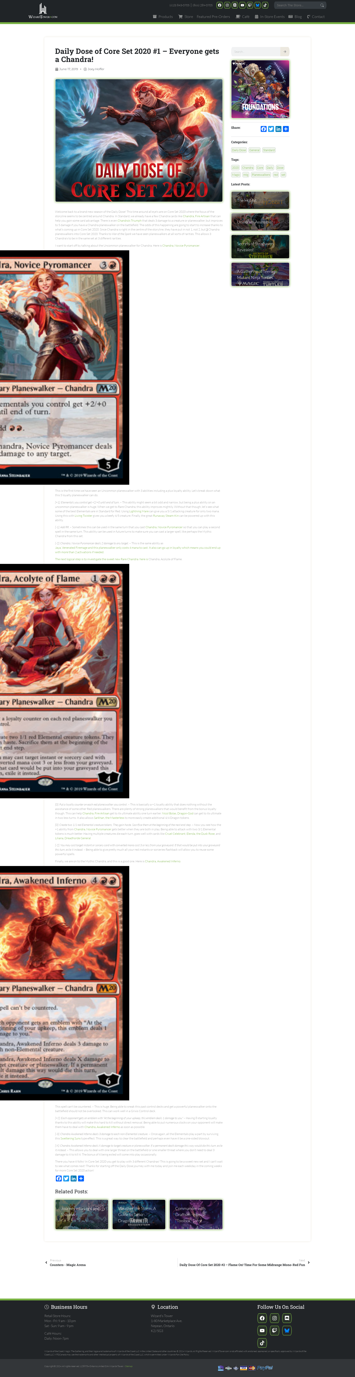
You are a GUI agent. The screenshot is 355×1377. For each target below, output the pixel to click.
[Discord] (234, 5)
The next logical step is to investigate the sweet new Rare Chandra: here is (101, 559)
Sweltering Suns (70, 1138)
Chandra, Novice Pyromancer (181, 245)
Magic (236, 174)
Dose (280, 167)
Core (260, 167)
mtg (245, 174)
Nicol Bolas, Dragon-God (177, 813)
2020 (235, 167)
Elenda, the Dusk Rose (201, 833)
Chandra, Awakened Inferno (162, 861)
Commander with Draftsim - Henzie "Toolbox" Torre (190, 1214)
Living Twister (83, 515)
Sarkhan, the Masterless (109, 818)
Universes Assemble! (255, 221)
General (254, 150)
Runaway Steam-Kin (166, 515)
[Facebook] (219, 5)
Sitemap (128, 1366)
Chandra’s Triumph (130, 220)
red (276, 174)
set (283, 174)
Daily (270, 167)
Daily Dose (239, 150)
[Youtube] (242, 5)
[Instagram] (227, 5)
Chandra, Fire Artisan (196, 216)
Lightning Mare (139, 511)
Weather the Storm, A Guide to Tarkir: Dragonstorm (137, 1214)
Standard (269, 150)
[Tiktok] (265, 5)
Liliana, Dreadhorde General (73, 838)
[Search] (285, 51)
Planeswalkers (261, 174)
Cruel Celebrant (175, 833)
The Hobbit (247, 200)
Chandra (247, 167)
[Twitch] (250, 5)
